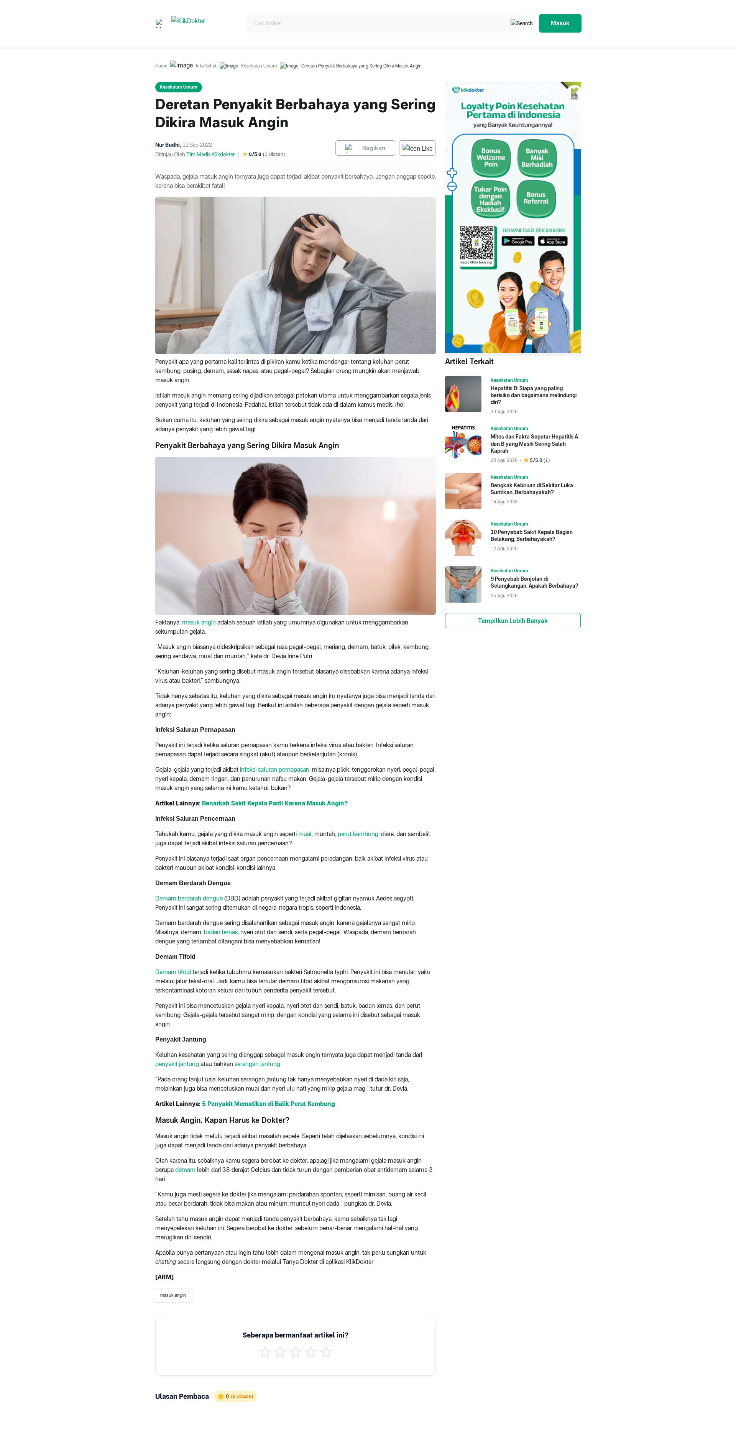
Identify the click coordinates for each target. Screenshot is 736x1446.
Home (161, 66)
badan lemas (221, 932)
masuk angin (199, 622)
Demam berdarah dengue (189, 898)
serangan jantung (257, 1064)
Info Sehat (206, 66)
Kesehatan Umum (259, 66)
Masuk (560, 23)
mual (305, 834)
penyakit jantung (177, 1064)
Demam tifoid (173, 972)
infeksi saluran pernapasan (274, 769)
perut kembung (358, 834)
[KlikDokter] (203, 23)
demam (185, 1169)
